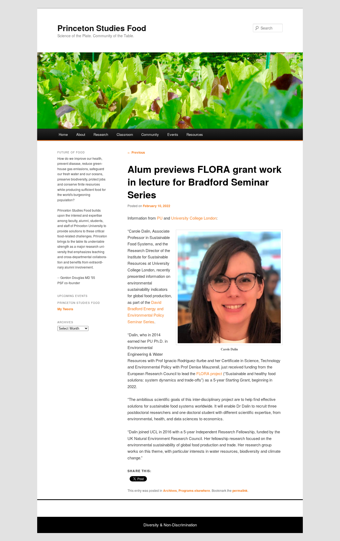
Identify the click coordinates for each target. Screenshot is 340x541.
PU (160, 218)
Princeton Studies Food (101, 27)
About (80, 134)
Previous (136, 152)
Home (63, 134)
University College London (193, 218)
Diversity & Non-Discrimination (170, 524)
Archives (170, 490)
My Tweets (65, 309)
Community (150, 134)
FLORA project (209, 373)
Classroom (125, 134)
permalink (240, 490)
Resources (194, 134)
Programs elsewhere (194, 490)
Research (101, 134)
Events (172, 134)
